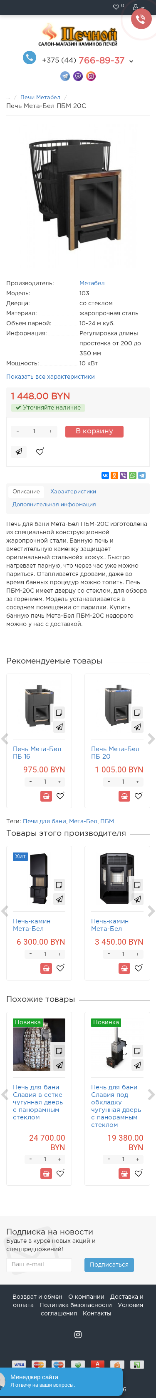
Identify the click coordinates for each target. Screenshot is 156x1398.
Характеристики (73, 492)
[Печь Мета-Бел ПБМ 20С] (78, 196)
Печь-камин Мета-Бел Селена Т (31, 929)
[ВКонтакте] (105, 475)
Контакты (97, 1313)
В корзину (94, 431)
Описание (26, 492)
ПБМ (107, 821)
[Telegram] (142, 475)
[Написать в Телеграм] (65, 75)
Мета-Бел (83, 821)
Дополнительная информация (54, 505)
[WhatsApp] (132, 475)
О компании (86, 1297)
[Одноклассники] (114, 475)
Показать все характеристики (50, 377)
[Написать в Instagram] (91, 75)
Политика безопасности (76, 1305)
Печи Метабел (41, 98)
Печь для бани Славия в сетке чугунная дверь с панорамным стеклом (38, 1102)
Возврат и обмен (37, 1297)
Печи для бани (44, 821)
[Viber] (123, 475)
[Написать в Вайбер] (78, 75)
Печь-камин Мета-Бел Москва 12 (110, 929)
